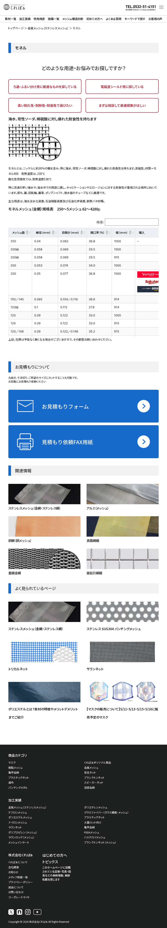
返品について (16, 887)
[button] (27, 232)
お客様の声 (155, 19)
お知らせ (13, 872)
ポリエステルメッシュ (20, 817)
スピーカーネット (93, 782)
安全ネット (90, 772)
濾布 (11, 782)
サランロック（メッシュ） (21, 837)
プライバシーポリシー (20, 882)
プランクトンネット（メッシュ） (100, 842)
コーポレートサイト (19, 897)
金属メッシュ (91, 767)
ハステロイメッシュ (94, 837)
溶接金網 (89, 787)
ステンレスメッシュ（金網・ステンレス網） (35, 628)
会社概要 (13, 867)
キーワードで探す (134, 19)
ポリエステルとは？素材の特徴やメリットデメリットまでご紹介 (43, 713)
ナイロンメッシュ (17, 822)
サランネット (95, 668)
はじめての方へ (54, 855)
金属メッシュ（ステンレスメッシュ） (48, 28)
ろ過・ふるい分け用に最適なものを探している (45, 86)
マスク (12, 762)
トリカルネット (18, 668)
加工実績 (24, 19)
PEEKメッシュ (91, 832)
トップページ (16, 28)
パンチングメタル (18, 787)
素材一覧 (10, 19)
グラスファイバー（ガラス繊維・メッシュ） (106, 812)
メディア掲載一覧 (18, 877)
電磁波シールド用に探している (122, 86)
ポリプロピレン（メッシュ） (22, 832)
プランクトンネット (94, 777)
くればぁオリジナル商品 (97, 762)
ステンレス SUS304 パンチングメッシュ (114, 628)
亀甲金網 (13, 772)
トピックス (50, 861)
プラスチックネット (18, 777)
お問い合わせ (16, 892)
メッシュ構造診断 (72, 19)
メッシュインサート (18, 842)
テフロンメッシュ (17, 812)
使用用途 (39, 19)
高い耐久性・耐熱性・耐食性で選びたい (45, 105)
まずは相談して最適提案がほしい (122, 105)
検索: (100, 222)
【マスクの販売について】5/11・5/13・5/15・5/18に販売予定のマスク (122, 713)
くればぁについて (18, 862)
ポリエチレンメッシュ (95, 807)
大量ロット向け (92, 822)
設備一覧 (53, 19)
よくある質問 (113, 19)
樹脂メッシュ (15, 767)
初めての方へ (94, 19)
